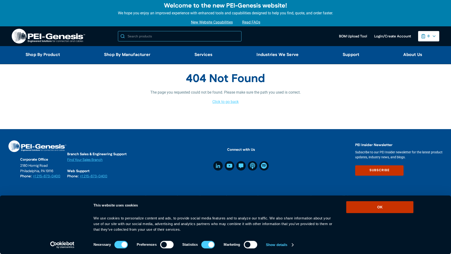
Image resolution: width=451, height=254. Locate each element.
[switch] (167, 244)
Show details (276, 245)
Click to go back (225, 101)
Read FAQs (251, 22)
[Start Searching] (122, 36)
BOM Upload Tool (353, 36)
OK (380, 207)
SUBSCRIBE (379, 170)
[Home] (49, 36)
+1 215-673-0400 (46, 176)
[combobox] (179, 36)
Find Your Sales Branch (85, 159)
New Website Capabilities (212, 22)
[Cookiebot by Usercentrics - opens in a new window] (62, 244)
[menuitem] (40, 55)
